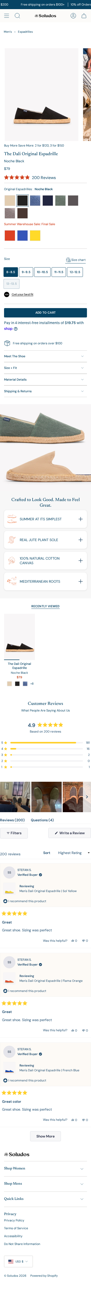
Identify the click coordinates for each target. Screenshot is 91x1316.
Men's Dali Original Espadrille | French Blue (49, 1070)
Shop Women (14, 1168)
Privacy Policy (14, 1220)
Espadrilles (25, 32)
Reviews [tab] (12, 821)
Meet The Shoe (14, 356)
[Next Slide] (87, 797)
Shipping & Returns (18, 391)
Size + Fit (10, 368)
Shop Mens (13, 1184)
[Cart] (84, 16)
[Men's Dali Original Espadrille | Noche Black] (19, 637)
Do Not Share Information (22, 1244)
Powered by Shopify (44, 1276)
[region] (45, 797)
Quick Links (14, 1199)
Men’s (8, 32)
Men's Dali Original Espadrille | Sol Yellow (48, 891)
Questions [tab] (42, 821)
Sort (47, 852)
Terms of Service (16, 1228)
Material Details (15, 380)
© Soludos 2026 (15, 1276)
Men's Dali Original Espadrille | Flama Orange (51, 981)
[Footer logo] (16, 1154)
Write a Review (75, 834)
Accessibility (13, 1236)
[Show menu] (7, 16)
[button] (30, 177)
